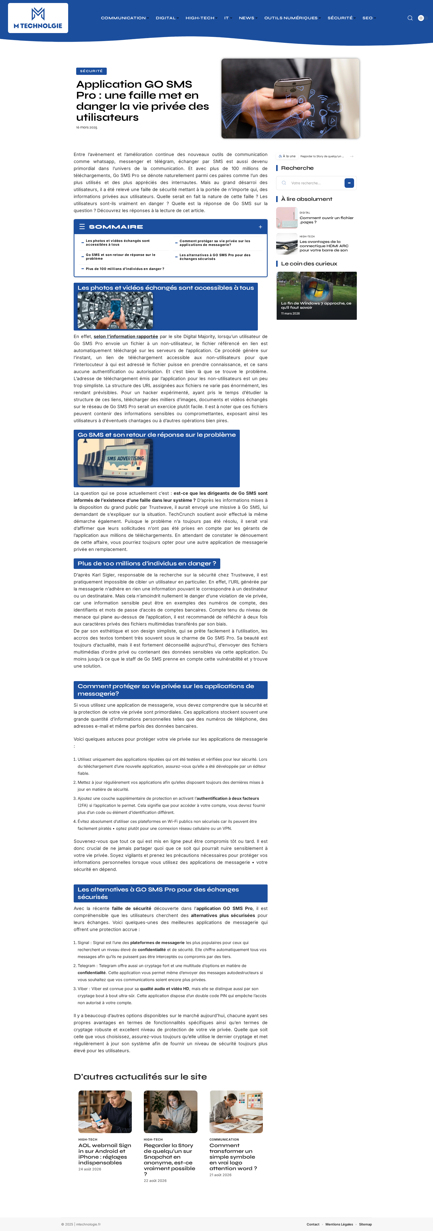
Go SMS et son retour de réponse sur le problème (120, 256)
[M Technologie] (38, 18)
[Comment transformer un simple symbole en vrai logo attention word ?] (236, 1112)
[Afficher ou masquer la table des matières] (202, 227)
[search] (410, 18)
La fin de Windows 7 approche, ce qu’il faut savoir (316, 305)
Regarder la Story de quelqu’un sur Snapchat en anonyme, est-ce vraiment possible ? (169, 1159)
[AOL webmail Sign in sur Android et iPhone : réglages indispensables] (105, 1112)
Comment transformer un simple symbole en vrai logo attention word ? (233, 1157)
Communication (224, 1139)
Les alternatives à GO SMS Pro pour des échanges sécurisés (215, 257)
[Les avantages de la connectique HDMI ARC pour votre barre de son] (287, 244)
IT (282, 298)
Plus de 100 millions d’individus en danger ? (125, 269)
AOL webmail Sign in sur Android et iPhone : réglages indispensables (104, 1154)
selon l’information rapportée (126, 336)
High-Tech (87, 1139)
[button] (351, 156)
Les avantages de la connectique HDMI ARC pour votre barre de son (324, 245)
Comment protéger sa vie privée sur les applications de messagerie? (215, 243)
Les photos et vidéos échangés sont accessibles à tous (118, 242)
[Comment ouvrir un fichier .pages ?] (287, 218)
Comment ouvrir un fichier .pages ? (327, 220)
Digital (305, 212)
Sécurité (91, 71)
